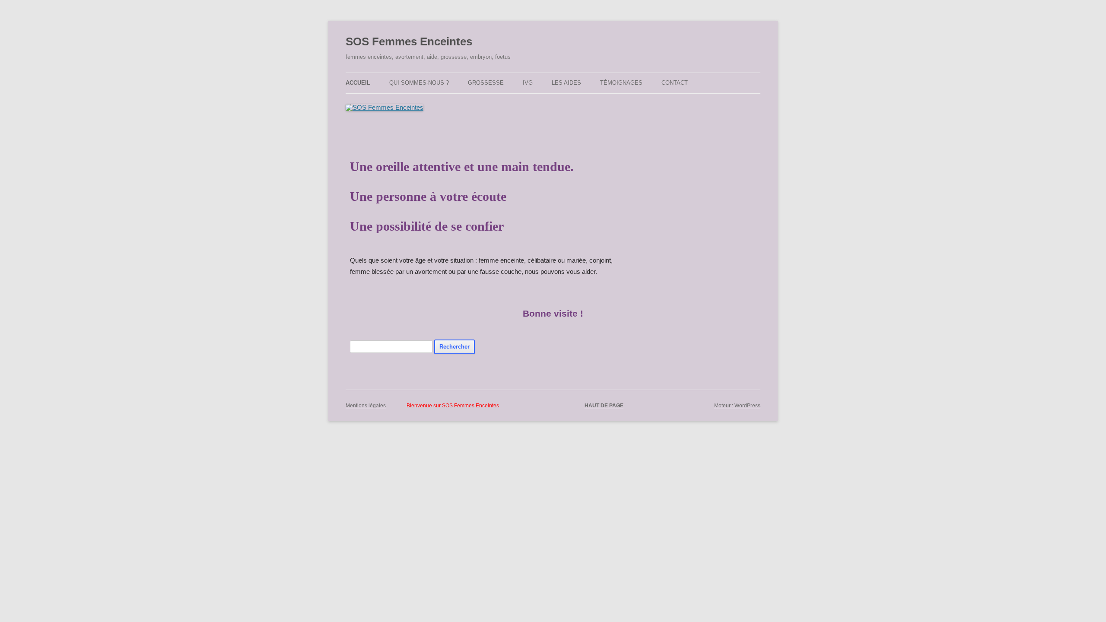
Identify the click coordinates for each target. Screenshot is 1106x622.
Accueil (358, 83)
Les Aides (566, 83)
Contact (674, 83)
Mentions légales (366, 406)
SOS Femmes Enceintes (409, 41)
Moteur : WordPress (737, 406)
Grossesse (486, 83)
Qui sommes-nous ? (419, 83)
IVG (528, 83)
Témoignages (621, 83)
